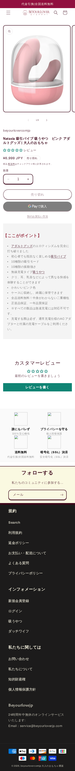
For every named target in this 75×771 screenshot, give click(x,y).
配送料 (11, 164)
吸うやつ (39, 272)
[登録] (61, 495)
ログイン (15, 611)
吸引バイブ (58, 256)
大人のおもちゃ (50, 766)
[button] (8, 12)
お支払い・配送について (27, 553)
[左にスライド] (28, 120)
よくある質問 (18, 563)
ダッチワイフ (18, 631)
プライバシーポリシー (25, 573)
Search (14, 522)
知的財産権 (17, 679)
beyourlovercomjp (31, 766)
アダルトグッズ (21, 246)
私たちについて (20, 669)
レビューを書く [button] (37, 387)
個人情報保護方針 (22, 689)
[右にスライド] (46, 120)
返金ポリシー (18, 543)
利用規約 (15, 532)
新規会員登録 (18, 601)
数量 (6, 170)
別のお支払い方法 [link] (37, 216)
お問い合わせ (18, 659)
